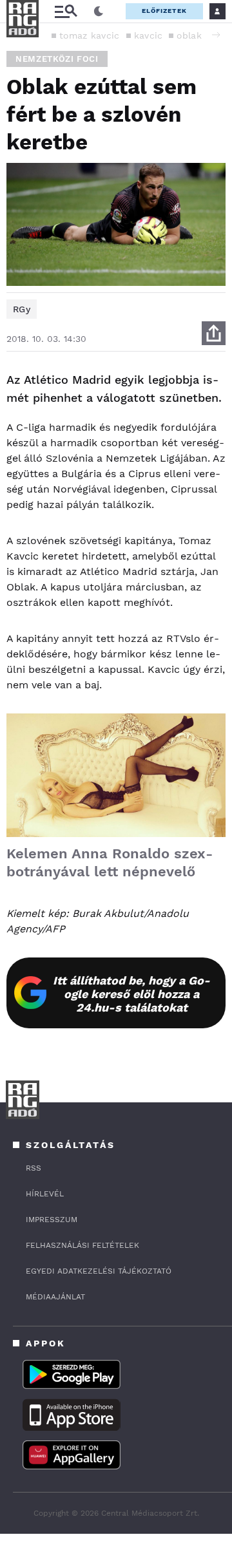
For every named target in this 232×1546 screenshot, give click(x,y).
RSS (33, 1168)
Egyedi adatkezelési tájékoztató (98, 1271)
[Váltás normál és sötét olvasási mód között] (98, 11)
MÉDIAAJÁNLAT (55, 1296)
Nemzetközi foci (57, 59)
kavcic (148, 35)
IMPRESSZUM (51, 1219)
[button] (216, 34)
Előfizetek (164, 10)
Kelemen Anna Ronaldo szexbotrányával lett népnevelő (109, 862)
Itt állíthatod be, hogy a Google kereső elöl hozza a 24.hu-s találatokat (131, 994)
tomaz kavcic (89, 35)
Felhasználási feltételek (82, 1245)
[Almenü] (65, 11)
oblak (189, 35)
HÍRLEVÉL (45, 1193)
